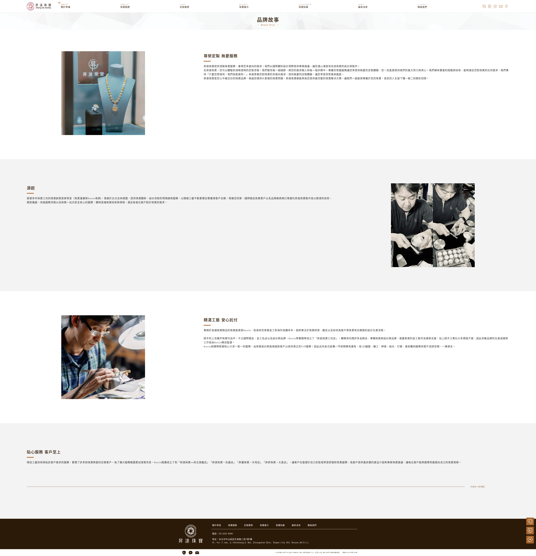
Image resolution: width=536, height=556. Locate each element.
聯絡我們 (312, 525)
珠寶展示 (264, 525)
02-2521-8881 (226, 533)
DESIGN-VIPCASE (350, 552)
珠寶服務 (232, 525)
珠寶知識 (280, 525)
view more (477, 486)
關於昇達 (216, 525)
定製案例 (248, 525)
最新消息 (296, 525)
